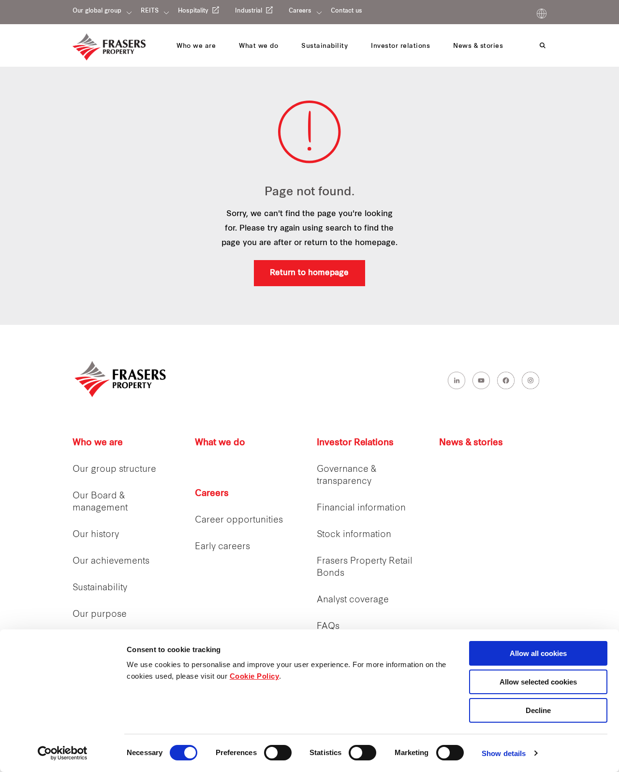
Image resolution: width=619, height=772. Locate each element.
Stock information (354, 534)
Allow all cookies (538, 653)
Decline (538, 710)
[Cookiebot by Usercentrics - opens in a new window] (62, 753)
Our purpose (100, 614)
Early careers (222, 547)
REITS (150, 11)
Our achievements (111, 561)
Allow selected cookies (538, 682)
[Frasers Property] (121, 379)
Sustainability (100, 588)
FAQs (328, 626)
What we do (220, 443)
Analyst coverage (353, 600)
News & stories (471, 443)
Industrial (248, 11)
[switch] (278, 752)
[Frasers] (109, 46)
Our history (96, 534)
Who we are (98, 443)
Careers (300, 11)
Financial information (361, 508)
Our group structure (114, 469)
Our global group (97, 11)
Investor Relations (355, 443)
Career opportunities (239, 520)
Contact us (346, 11)
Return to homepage (309, 273)
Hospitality (193, 11)
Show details (504, 753)
